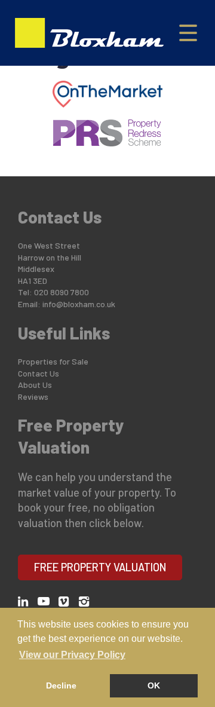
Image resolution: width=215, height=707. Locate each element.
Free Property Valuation (100, 567)
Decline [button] (61, 685)
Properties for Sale (53, 361)
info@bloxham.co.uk (78, 304)
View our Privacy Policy (72, 655)
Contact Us (38, 373)
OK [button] (154, 685)
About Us (35, 384)
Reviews (33, 396)
